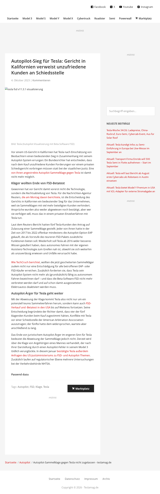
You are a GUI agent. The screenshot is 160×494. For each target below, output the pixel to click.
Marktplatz (82, 388)
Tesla (46, 387)
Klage (39, 387)
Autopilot (23, 387)
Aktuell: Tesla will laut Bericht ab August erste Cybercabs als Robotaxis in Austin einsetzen (128, 177)
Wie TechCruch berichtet (25, 262)
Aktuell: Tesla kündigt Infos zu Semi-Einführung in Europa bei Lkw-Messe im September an (128, 148)
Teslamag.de (23, 6)
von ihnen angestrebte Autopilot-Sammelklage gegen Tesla (45, 172)
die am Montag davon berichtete (41, 197)
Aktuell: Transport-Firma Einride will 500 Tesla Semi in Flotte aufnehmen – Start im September (129, 163)
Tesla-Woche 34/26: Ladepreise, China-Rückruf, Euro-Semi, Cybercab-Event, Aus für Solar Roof (130, 134)
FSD (32, 387)
